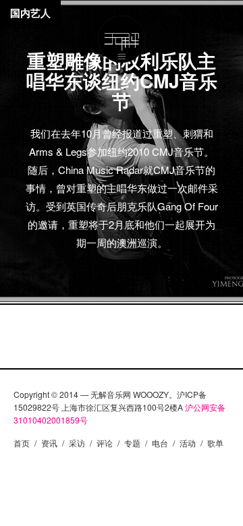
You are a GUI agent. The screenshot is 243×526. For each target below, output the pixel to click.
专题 (132, 442)
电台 (160, 442)
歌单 (215, 442)
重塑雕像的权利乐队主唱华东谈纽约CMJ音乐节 (121, 81)
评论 (105, 442)
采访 (77, 442)
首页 (22, 442)
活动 (188, 442)
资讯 (49, 442)
